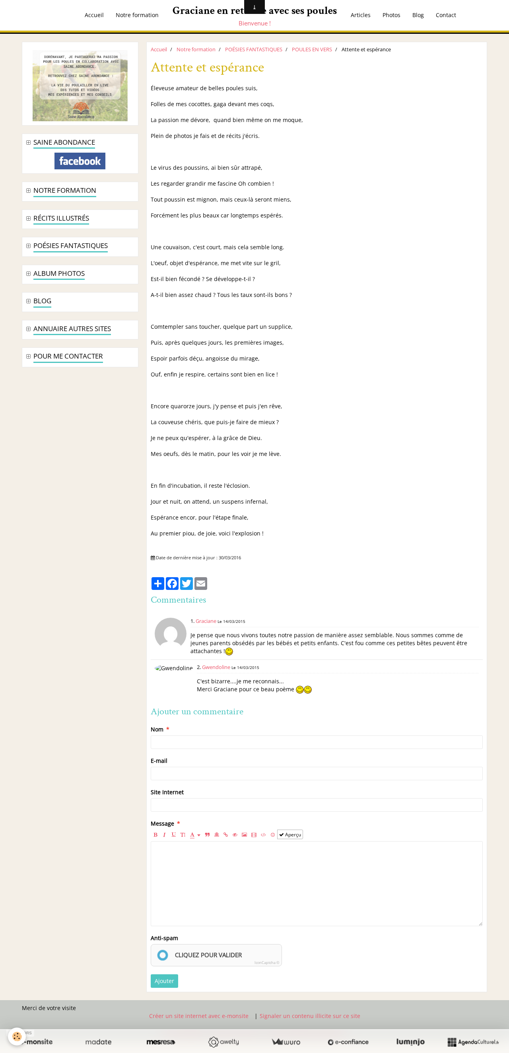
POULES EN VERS (312, 49)
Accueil (94, 15)
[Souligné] (174, 834)
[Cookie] (17, 1036)
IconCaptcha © (266, 962)
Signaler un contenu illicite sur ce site (310, 1016)
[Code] (263, 834)
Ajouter (164, 981)
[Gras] (155, 834)
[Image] (244, 834)
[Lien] (226, 834)
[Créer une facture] (286, 1041)
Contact (446, 15)
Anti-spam (164, 938)
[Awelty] (223, 1041)
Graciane (206, 621)
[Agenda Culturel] (473, 1041)
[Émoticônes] (273, 834)
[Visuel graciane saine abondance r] (80, 85)
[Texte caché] (235, 834)
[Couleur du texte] (195, 834)
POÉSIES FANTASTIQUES (253, 49)
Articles (361, 15)
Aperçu (292, 834)
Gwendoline (216, 667)
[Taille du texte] (183, 834)
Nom (157, 729)
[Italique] (164, 834)
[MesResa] (161, 1041)
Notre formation (137, 15)
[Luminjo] (411, 1041)
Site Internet (167, 792)
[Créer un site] (36, 1041)
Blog (418, 15)
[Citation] (207, 834)
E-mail (159, 760)
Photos (391, 15)
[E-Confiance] (348, 1041)
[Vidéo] (254, 834)
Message (162, 823)
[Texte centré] (216, 834)
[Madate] (98, 1041)
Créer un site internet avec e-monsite (199, 1016)
